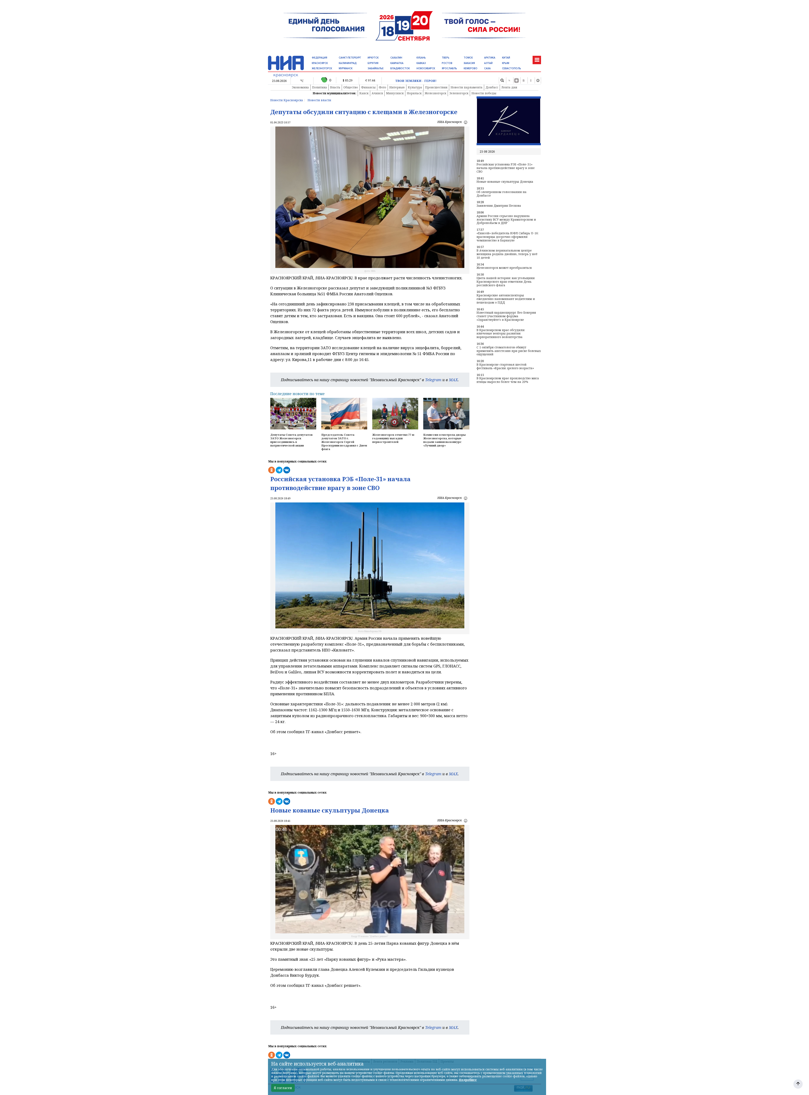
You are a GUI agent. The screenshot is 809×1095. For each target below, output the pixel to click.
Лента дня (509, 87)
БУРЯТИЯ (373, 63)
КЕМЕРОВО (470, 68)
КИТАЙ (506, 57)
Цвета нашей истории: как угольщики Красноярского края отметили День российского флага (506, 281)
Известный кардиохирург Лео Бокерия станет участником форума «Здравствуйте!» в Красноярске (506, 316)
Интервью (397, 87)
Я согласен (283, 1088)
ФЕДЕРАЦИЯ (319, 57)
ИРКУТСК (373, 57)
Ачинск (377, 93)
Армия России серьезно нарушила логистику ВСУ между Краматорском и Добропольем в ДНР (506, 219)
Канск (363, 93)
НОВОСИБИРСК (426, 68)
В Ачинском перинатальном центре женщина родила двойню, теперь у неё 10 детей (507, 254)
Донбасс (492, 87)
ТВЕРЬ (445, 57)
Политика (319, 87)
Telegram (433, 379)
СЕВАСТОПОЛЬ (511, 68)
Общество (350, 87)
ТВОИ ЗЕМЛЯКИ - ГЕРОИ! (416, 81)
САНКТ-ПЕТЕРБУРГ (350, 57)
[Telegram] (538, 80)
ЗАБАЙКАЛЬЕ (376, 68)
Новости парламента (466, 87)
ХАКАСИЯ (469, 63)
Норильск (414, 93)
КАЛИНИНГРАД (348, 63)
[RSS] (509, 80)
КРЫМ (505, 63)
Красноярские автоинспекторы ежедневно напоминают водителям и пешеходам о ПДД (506, 299)
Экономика (300, 87)
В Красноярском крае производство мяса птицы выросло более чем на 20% (508, 380)
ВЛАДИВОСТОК (400, 68)
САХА (487, 68)
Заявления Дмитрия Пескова (499, 206)
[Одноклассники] (531, 80)
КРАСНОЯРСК (320, 63)
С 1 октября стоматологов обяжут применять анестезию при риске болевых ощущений (509, 351)
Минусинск (395, 93)
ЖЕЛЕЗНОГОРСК (322, 68)
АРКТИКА (489, 57)
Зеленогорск (458, 93)
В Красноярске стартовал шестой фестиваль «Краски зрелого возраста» (505, 366)
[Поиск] (502, 80)
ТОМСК (468, 57)
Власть (335, 87)
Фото (382, 87)
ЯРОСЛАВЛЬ (449, 68)
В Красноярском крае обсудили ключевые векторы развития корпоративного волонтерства (501, 333)
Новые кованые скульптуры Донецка (505, 182)
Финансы (368, 87)
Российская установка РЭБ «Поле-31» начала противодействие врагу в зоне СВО (506, 168)
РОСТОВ (447, 63)
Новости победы (483, 93)
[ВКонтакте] (523, 80)
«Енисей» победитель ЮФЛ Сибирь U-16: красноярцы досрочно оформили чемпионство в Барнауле (507, 237)
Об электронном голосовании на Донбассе (501, 193)
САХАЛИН (396, 57)
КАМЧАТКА (396, 63)
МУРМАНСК (345, 68)
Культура (415, 87)
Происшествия (436, 87)
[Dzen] (516, 80)
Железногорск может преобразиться (504, 268)
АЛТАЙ (488, 63)
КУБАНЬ (421, 57)
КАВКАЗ (421, 63)
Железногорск (435, 93)
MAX (453, 379)
